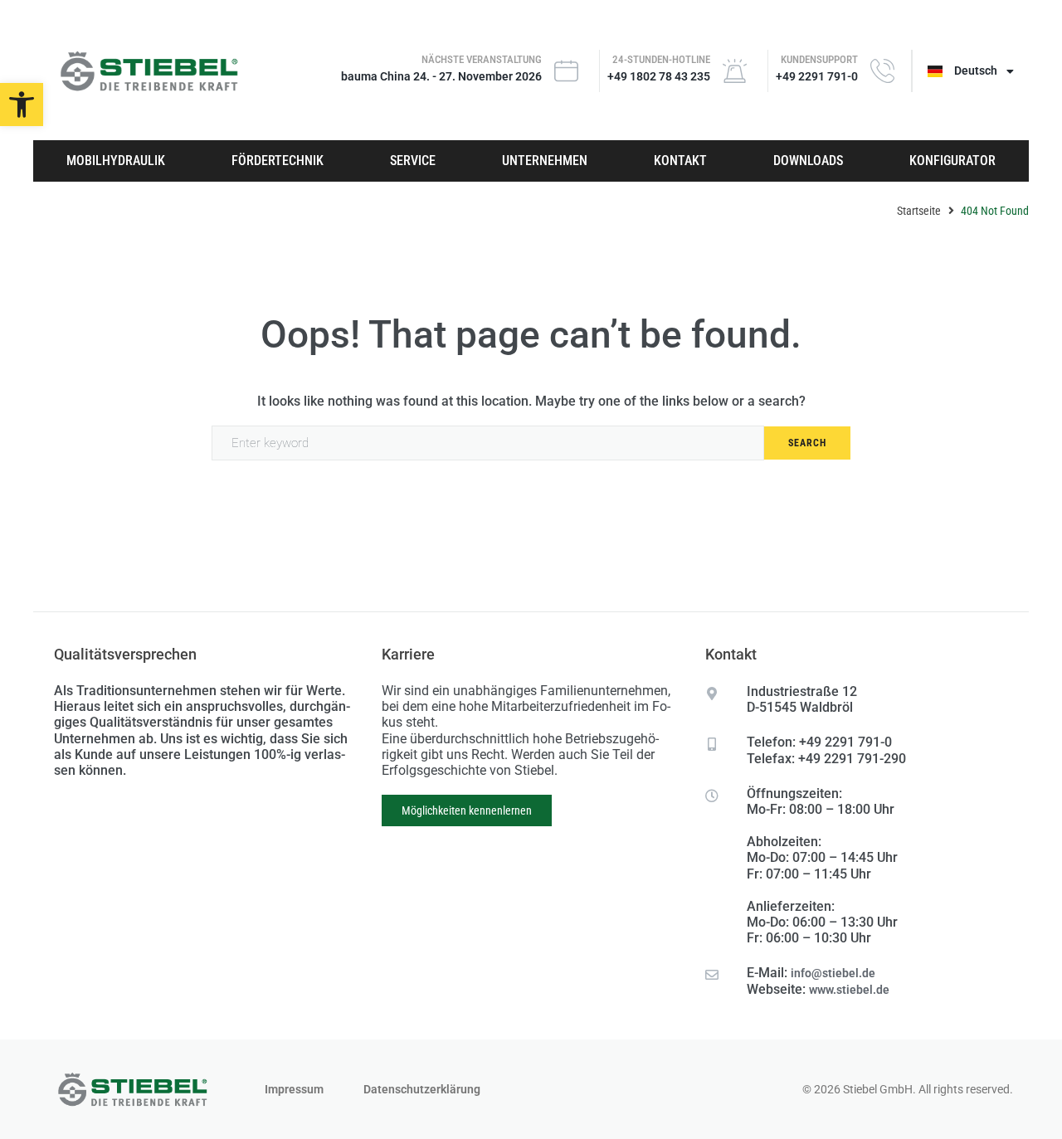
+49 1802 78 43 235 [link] (658, 76)
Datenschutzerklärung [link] (421, 1089)
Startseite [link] (919, 210)
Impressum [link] (294, 1089)
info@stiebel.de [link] (833, 973)
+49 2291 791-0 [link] (817, 76)
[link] (21, 104)
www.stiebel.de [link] (849, 989)
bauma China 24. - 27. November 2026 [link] (441, 76)
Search (807, 443)
